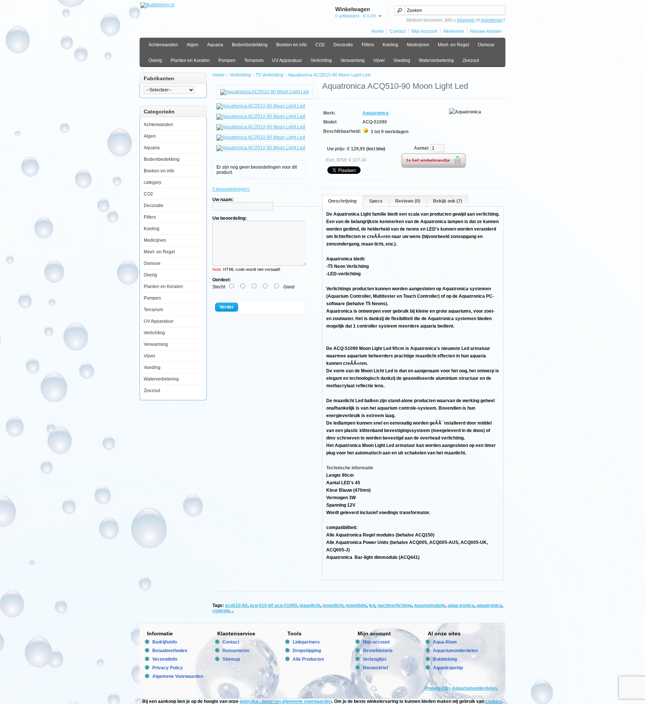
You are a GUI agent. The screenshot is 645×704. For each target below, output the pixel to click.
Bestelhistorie (378, 650)
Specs (376, 201)
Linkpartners (306, 642)
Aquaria (215, 44)
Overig (155, 60)
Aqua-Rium (445, 642)
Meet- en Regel (453, 44)
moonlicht (332, 605)
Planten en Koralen (190, 60)
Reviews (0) (407, 201)
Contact (397, 31)
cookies (493, 701)
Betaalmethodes (169, 650)
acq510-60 (236, 605)
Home (377, 31)
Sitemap (231, 659)
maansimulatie (429, 605)
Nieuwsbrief (375, 667)
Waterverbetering (436, 60)
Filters (368, 44)
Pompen (227, 60)
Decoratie (343, 44)
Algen (193, 44)
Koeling (390, 44)
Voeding (401, 60)
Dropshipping (307, 650)
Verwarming (352, 60)
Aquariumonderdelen (455, 650)
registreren (492, 20)
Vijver (379, 60)
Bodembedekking (250, 44)
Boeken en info (291, 44)
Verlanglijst (374, 659)
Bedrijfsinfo (164, 642)
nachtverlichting (394, 605)
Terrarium (254, 60)
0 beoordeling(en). (231, 189)
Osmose (486, 44)
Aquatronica (375, 113)
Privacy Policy (167, 667)
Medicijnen (418, 44)
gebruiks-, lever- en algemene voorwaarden (286, 701)
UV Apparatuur (287, 60)
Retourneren (235, 650)
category (152, 182)
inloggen (466, 20)
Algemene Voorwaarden (177, 676)
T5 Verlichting (269, 75)
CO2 (320, 44)
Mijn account (376, 642)
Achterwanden (163, 44)
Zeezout (470, 60)
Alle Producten (308, 659)
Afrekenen (453, 31)
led (372, 605)
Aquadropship (448, 667)
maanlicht (309, 605)
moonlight (356, 605)
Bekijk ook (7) (447, 201)
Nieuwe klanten (486, 31)
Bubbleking (445, 659)
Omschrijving (342, 201)
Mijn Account (424, 31)
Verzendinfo (164, 659)
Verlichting (321, 60)
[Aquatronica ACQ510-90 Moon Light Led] (264, 91)
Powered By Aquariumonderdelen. (461, 688)
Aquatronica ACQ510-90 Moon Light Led (329, 75)
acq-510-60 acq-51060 (273, 605)
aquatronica (489, 605)
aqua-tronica (461, 605)
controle (221, 610)
